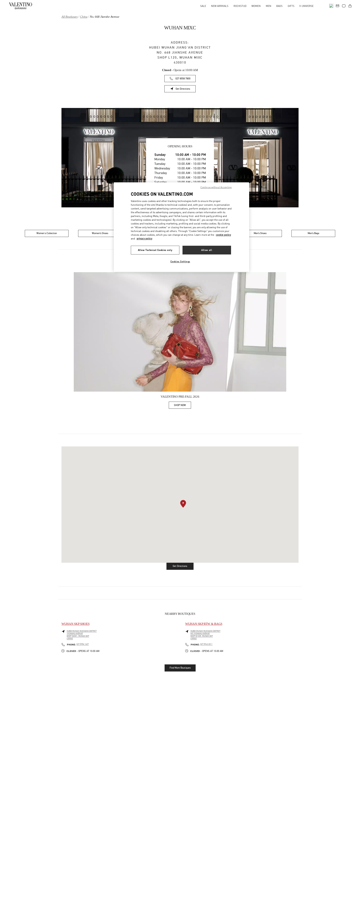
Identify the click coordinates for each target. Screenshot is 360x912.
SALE (203, 6)
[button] (183, 504)
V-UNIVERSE (306, 6)
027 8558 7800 (182, 78)
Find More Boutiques (180, 667)
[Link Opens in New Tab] (180, 332)
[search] (331, 6)
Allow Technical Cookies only (155, 250)
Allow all (206, 250)
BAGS (279, 6)
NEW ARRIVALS (219, 6)
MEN (268, 6)
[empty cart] (350, 6)
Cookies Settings (180, 261)
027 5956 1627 (82, 644)
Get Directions (186, 89)
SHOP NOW (182, 406)
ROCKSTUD (240, 6)
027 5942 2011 (206, 644)
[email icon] (337, 5)
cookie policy (223, 234)
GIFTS (291, 6)
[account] (343, 5)
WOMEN (256, 6)
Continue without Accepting (216, 187)
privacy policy (144, 238)
